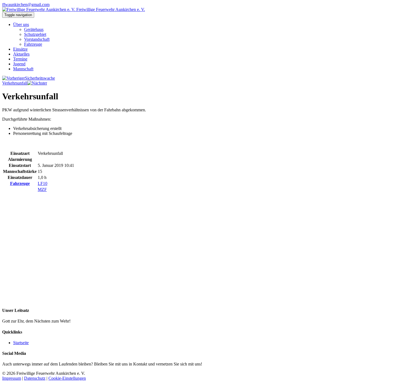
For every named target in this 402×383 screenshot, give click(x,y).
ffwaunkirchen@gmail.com (25, 4)
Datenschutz (34, 378)
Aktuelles (21, 54)
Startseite (21, 342)
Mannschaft (23, 68)
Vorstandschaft (36, 39)
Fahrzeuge (33, 44)
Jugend (19, 64)
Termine (20, 59)
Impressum (11, 378)
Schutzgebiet (35, 34)
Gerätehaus (33, 29)
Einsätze (20, 49)
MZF (42, 189)
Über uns (21, 24)
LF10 (42, 183)
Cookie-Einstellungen (67, 378)
